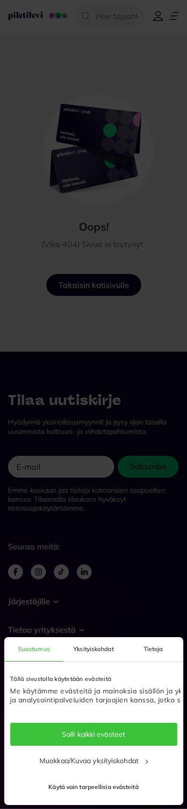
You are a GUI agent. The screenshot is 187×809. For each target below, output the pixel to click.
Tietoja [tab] (153, 649)
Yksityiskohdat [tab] (93, 649)
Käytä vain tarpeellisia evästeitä (93, 787)
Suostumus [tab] (34, 649)
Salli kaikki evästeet (93, 734)
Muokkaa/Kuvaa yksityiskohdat (89, 760)
